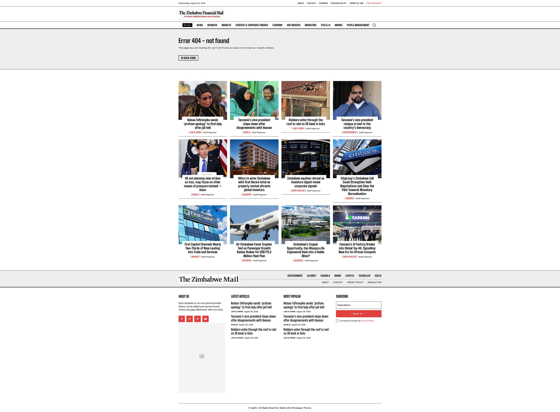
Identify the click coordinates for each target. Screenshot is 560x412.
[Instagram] (189, 319)
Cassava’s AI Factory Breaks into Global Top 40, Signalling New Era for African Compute (357, 248)
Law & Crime (195, 132)
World (247, 132)
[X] (197, 319)
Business (247, 194)
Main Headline (298, 190)
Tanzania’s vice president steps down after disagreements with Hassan (254, 124)
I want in (357, 314)
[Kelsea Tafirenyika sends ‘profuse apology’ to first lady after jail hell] (202, 100)
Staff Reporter (210, 132)
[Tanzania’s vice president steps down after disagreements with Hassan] (254, 100)
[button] (374, 24)
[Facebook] (181, 319)
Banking (350, 198)
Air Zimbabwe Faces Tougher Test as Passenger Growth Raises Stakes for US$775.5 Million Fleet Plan (254, 250)
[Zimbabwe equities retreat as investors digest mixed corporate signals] (305, 158)
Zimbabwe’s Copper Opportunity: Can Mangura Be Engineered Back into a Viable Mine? (305, 250)
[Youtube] (205, 319)
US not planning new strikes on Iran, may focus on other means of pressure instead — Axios (203, 184)
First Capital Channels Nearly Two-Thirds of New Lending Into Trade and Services (203, 248)
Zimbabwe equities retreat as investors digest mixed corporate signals (305, 182)
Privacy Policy (367, 320)
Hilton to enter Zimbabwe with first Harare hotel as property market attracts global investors (254, 184)
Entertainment (350, 132)
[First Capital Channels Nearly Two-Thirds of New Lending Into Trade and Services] (202, 224)
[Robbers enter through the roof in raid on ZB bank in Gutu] (305, 100)
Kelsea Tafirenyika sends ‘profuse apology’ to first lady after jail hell (203, 124)
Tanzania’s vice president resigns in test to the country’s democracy (357, 124)
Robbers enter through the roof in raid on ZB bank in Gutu (306, 122)
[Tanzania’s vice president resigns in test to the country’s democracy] (357, 100)
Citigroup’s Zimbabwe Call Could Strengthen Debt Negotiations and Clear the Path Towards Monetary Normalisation (357, 186)
